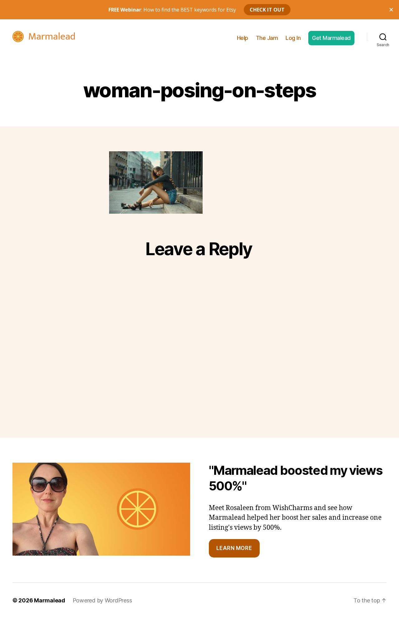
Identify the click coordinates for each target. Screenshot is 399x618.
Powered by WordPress (102, 600)
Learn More (234, 548)
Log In (293, 38)
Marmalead (49, 600)
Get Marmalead (331, 38)
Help (242, 38)
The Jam (267, 38)
